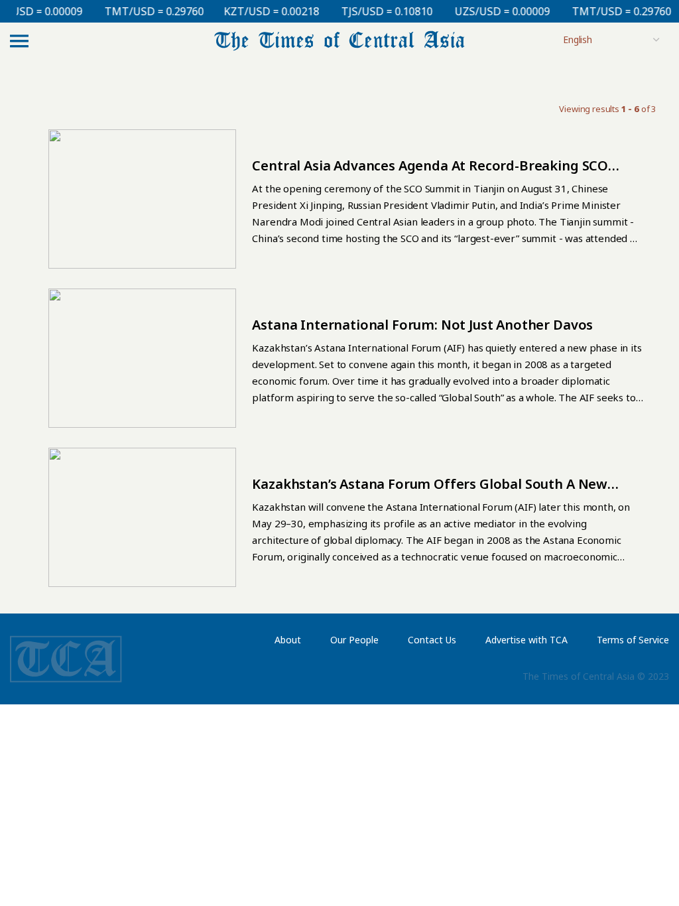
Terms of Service (633, 639)
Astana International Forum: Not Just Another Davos (422, 325)
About (288, 639)
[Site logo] (339, 39)
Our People (354, 639)
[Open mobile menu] (19, 40)
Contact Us (432, 639)
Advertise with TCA (526, 639)
